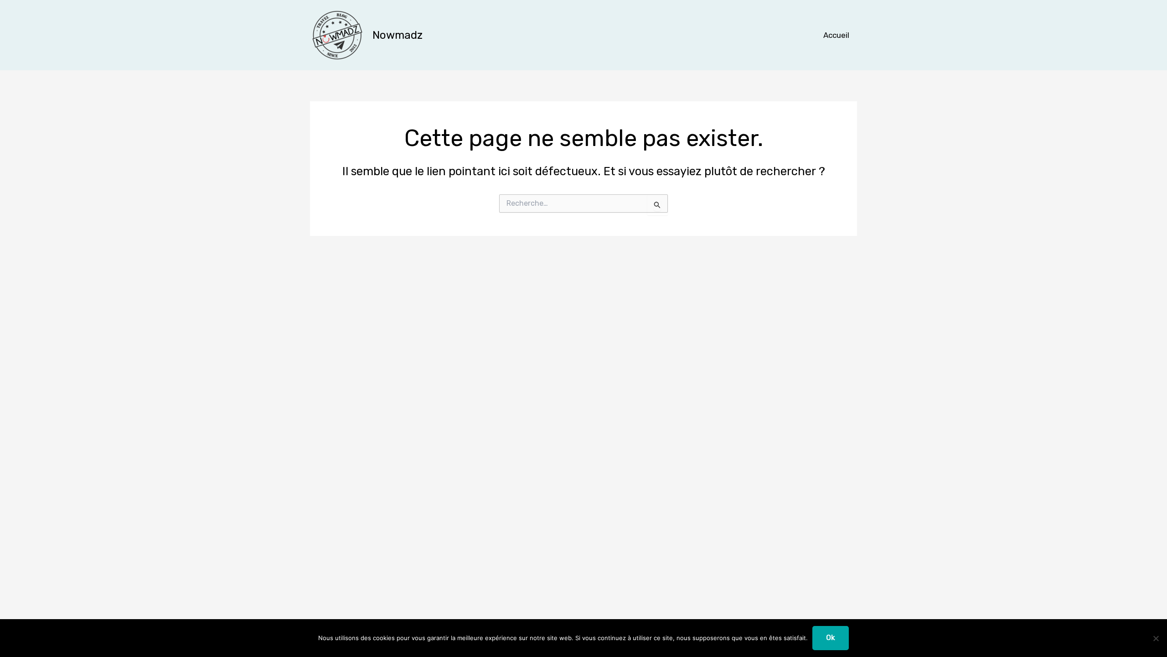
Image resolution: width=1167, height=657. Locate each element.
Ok (830, 637)
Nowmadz (397, 35)
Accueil (836, 35)
